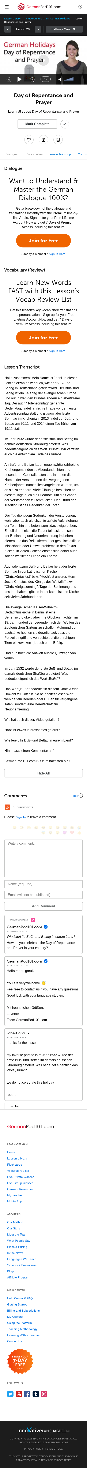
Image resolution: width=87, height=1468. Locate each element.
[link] (7, 29)
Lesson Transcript (60, 154)
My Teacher (15, 1195)
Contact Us (14, 1341)
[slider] (69, 79)
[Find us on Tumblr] (36, 1394)
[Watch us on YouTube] (19, 1394)
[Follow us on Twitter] (10, 1394)
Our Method (15, 1222)
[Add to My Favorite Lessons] (29, 139)
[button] (80, 7)
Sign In (21, 817)
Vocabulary (35, 154)
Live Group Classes (20, 1183)
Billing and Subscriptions (23, 1310)
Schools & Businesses (22, 1265)
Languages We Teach (21, 1259)
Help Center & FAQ (20, 1298)
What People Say (18, 1240)
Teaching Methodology (22, 1329)
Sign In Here (57, 253)
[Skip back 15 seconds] (9, 79)
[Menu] (7, 7)
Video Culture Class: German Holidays (48, 18)
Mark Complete (37, 124)
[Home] (40, 10)
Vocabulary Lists (18, 1170)
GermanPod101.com (55, 1442)
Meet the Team (17, 1234)
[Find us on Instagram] (44, 1394)
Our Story (13, 1228)
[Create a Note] (43, 139)
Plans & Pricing (17, 1246)
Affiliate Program (18, 1277)
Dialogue (11, 154)
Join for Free (43, 241)
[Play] (19, 79)
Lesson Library (12, 18)
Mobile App (14, 1201)
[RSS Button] (7, 807)
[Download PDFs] (58, 139)
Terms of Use (53, 1449)
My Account (15, 1316)
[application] (43, 60)
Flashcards (14, 1164)
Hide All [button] (43, 773)
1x (45, 79)
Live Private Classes (20, 1176)
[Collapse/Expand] (43, 795)
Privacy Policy (33, 1449)
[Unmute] (60, 79)
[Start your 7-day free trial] (20, 1361)
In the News (15, 1253)
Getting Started (17, 1304)
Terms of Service (52, 1460)
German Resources (20, 1189)
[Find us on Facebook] (27, 1394)
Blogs (11, 1271)
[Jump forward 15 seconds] (32, 79)
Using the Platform (19, 1323)
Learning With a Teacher (23, 1335)
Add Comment (43, 906)
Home (11, 1152)
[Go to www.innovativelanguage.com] (43, 1429)
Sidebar (64, 29)
